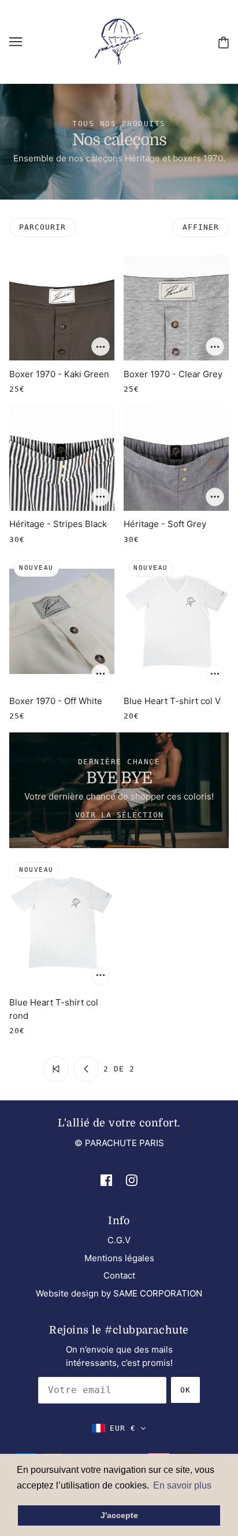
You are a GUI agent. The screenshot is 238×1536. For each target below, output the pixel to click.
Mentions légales (119, 1258)
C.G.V (119, 1240)
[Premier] (56, 1069)
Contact (119, 1275)
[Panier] (223, 42)
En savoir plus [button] (182, 1485)
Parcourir (42, 227)
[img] (106, 1180)
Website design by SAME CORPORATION (119, 1293)
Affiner (201, 227)
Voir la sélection (119, 815)
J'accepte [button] (119, 1515)
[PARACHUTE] (119, 40)
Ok (185, 1390)
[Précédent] (86, 1069)
